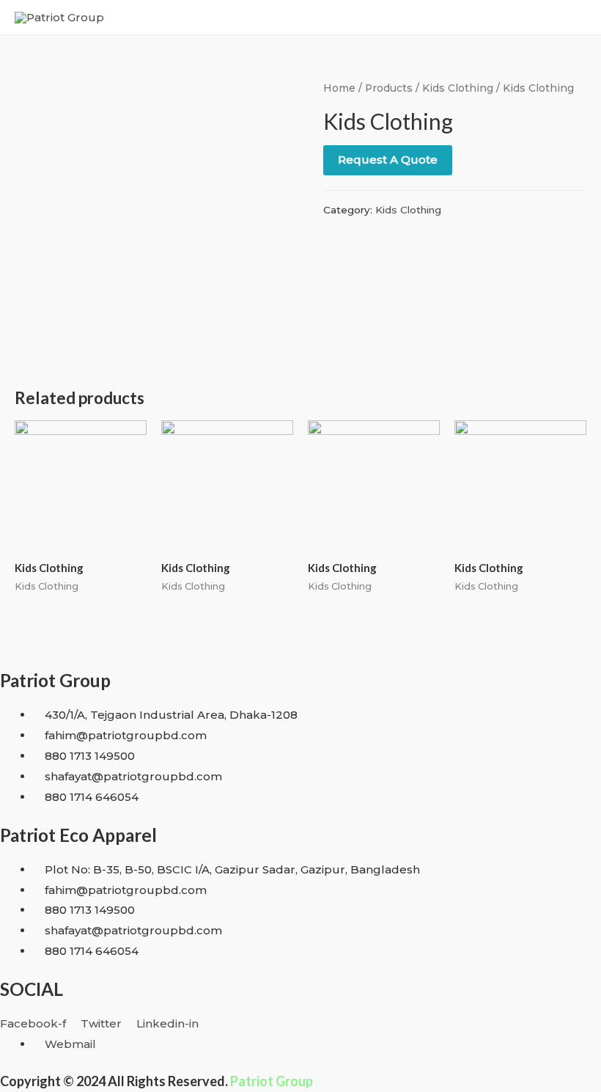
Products (389, 88)
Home (339, 88)
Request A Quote (388, 159)
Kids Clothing (457, 88)
